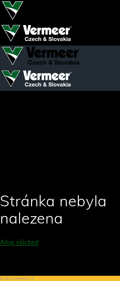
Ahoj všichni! (19, 242)
